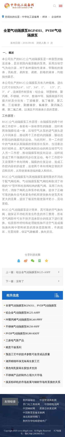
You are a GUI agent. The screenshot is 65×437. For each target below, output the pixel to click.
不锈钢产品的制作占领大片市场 (24, 375)
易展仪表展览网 (48, 408)
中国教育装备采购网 (34, 412)
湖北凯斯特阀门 (31, 416)
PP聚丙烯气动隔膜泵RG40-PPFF (24, 319)
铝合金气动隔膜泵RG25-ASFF (23, 312)
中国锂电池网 (51, 404)
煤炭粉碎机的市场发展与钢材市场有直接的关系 (33, 382)
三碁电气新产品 (15, 340)
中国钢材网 (29, 408)
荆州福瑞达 (29, 400)
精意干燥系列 (13, 347)
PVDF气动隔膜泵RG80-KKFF (22, 333)
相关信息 (12, 295)
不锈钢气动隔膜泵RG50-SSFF (22, 326)
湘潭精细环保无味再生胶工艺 (23, 361)
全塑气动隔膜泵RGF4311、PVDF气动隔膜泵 (31, 305)
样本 (44, 17)
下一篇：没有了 (15, 281)
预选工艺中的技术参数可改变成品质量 (28, 354)
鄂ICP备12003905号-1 (34, 433)
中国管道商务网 (48, 400)
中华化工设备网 (30, 17)
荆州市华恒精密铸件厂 (35, 421)
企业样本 (56, 17)
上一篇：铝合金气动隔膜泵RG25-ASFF (28, 272)
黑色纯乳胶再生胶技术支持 (21, 368)
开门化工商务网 (31, 404)
